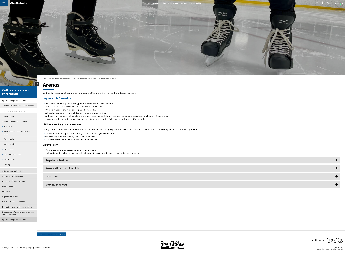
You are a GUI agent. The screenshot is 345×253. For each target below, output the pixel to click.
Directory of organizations (13, 181)
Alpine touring (10, 144)
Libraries (6, 191)
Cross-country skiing (12, 154)
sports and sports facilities (81, 78)
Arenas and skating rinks (14, 111)
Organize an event (10, 197)
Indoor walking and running (15, 121)
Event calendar (8, 186)
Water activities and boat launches (19, 106)
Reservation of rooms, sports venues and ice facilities (18, 213)
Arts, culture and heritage (13, 171)
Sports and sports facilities (14, 100)
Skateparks (8, 126)
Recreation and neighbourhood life (17, 207)
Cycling (7, 165)
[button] (4, 3)
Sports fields (9, 159)
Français (46, 247)
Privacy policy (338, 247)
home (45, 78)
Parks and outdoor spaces (13, 202)
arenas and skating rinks (101, 78)
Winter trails (9, 149)
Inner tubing (9, 116)
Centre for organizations (12, 176)
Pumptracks (9, 139)
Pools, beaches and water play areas (17, 132)
